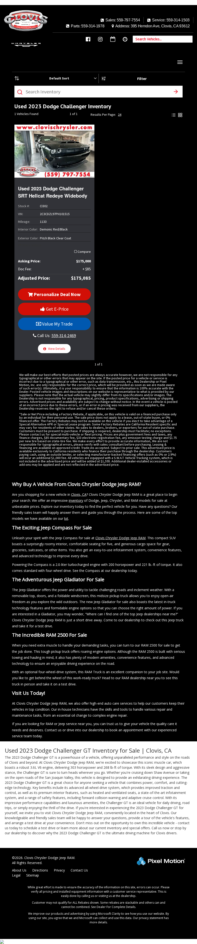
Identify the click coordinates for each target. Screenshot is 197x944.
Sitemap (32, 875)
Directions (40, 870)
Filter (142, 78)
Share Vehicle (31, 245)
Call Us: (56, 335)
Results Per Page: (103, 114)
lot (66, 518)
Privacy (59, 870)
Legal (16, 875)
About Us (19, 870)
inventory (76, 500)
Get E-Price (56, 309)
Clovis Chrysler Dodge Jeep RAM (120, 538)
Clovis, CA (78, 494)
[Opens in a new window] (88, 39)
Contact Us (79, 870)
